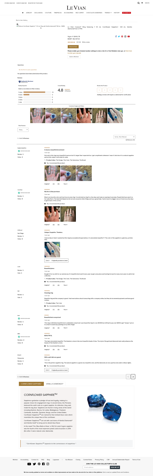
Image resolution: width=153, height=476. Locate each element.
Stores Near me (9, 3)
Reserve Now (73, 46)
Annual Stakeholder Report (120, 459)
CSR (108, 459)
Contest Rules (87, 459)
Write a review (86, 42)
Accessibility (24, 459)
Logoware (56, 459)
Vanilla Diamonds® (54, 384)
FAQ (42, 459)
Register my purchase (35, 3)
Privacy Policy (99, 459)
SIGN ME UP (115, 467)
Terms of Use (136, 459)
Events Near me (21, 3)
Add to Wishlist (74, 57)
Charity (78, 459)
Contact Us (34, 459)
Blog (48, 459)
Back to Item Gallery (21, 20)
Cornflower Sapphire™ (31, 384)
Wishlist (15, 459)
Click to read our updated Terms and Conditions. (116, 472)
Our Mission (69, 459)
